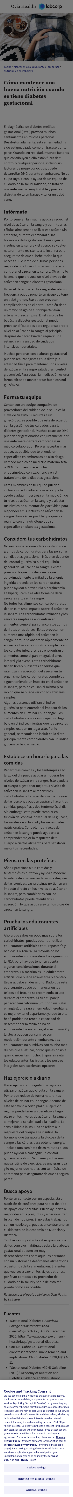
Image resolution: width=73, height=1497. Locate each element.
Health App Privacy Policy (22, 1444)
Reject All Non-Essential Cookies (36, 1478)
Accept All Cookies (36, 1489)
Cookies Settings (36, 1467)
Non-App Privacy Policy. (23, 1459)
